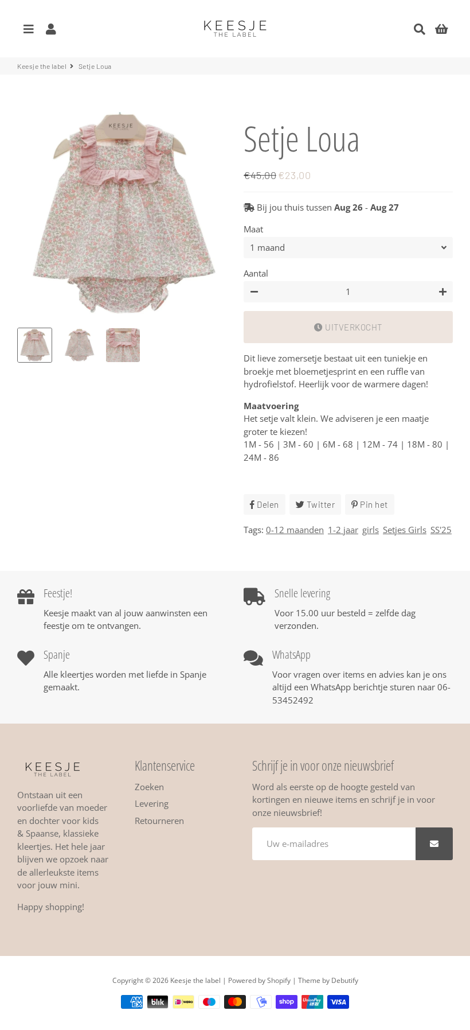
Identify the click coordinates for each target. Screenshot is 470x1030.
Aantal (256, 273)
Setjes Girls (404, 529)
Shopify (279, 980)
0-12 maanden (295, 529)
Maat (253, 229)
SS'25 (441, 529)
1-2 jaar (343, 529)
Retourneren (159, 820)
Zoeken (149, 786)
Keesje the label (41, 66)
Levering (152, 803)
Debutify (344, 980)
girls (370, 529)
